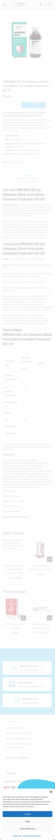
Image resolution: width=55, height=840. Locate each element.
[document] (27, 420)
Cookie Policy (17, 836)
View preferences (27, 828)
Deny (27, 821)
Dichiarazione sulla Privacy (32, 836)
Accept (27, 814)
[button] (51, 792)
